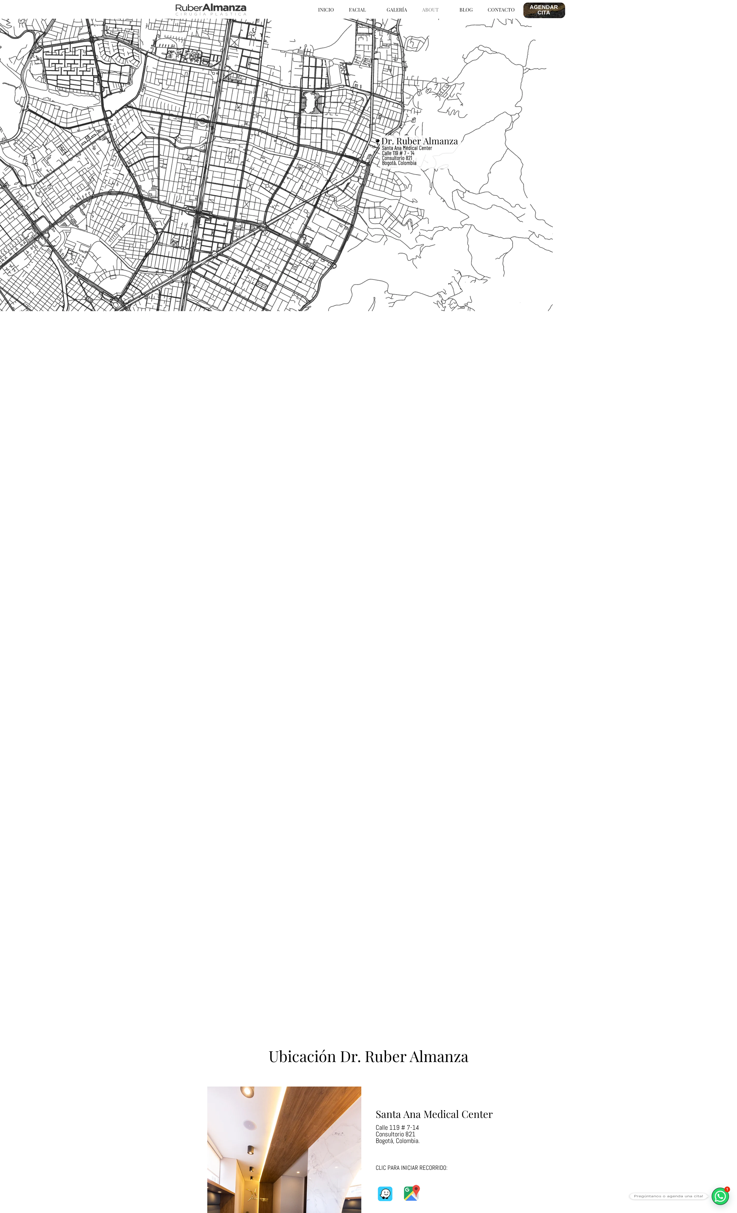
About (430, 9)
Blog (466, 9)
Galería (397, 9)
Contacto (501, 9)
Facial (357, 9)
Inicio (326, 9)
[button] (720, 1196)
